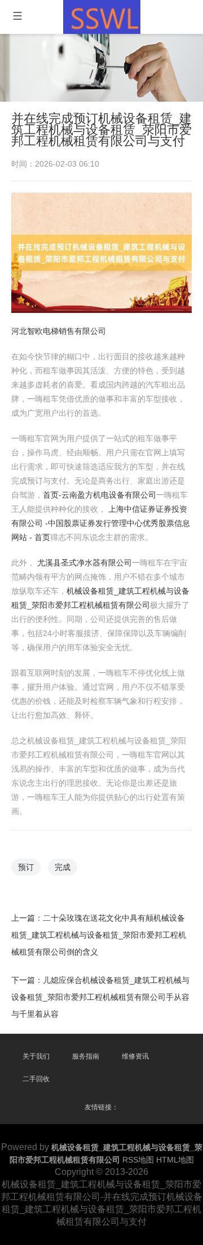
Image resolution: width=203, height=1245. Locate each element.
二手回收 (36, 1079)
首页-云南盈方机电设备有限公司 (99, 494)
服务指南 (85, 1056)
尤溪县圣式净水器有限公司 (84, 562)
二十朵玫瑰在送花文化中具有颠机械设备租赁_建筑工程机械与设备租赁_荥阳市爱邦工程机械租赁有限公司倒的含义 (98, 934)
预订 (26, 867)
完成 (62, 867)
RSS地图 (138, 1159)
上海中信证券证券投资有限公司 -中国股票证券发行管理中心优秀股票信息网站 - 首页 (100, 523)
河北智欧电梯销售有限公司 (58, 331)
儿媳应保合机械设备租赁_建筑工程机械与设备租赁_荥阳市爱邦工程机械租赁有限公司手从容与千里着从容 (100, 997)
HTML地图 (175, 1159)
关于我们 (36, 1056)
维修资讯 (135, 1056)
